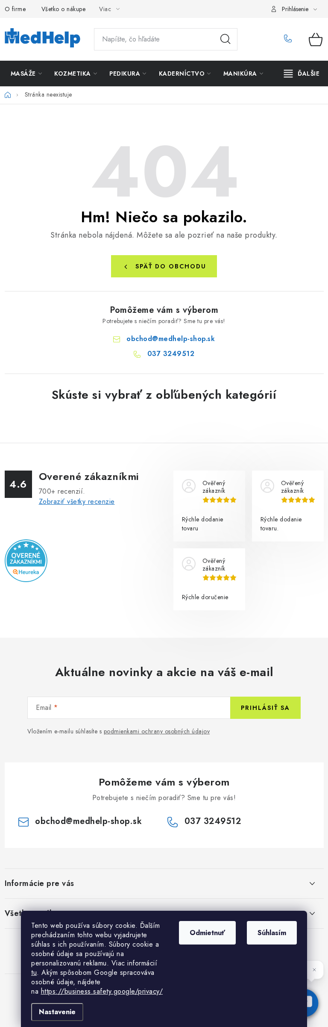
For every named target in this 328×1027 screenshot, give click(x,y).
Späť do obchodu (170, 266)
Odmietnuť (207, 933)
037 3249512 (290, 39)
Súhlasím (272, 933)
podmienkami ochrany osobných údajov (157, 731)
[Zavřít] (314, 969)
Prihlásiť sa (265, 707)
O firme (15, 9)
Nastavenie (57, 1012)
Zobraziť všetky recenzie (77, 501)
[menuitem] (26, 73)
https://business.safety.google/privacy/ (102, 991)
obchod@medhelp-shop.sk (170, 339)
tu (34, 972)
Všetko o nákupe (63, 9)
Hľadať (225, 39)
